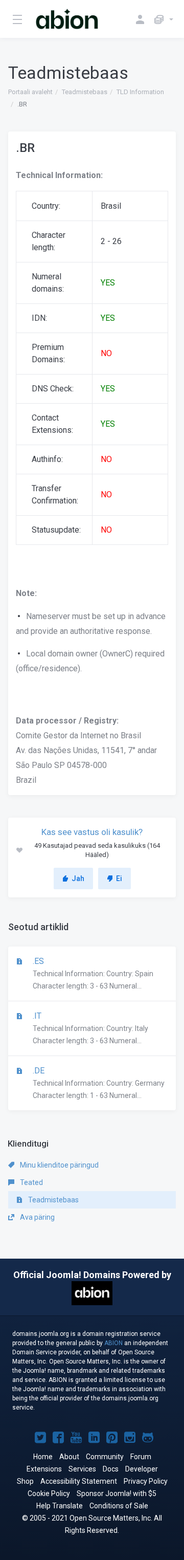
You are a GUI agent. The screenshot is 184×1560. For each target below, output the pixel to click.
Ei (119, 878)
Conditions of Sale (118, 1506)
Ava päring (36, 1217)
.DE (98, 1083)
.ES (92, 973)
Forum (140, 1457)
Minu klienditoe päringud (58, 1165)
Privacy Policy (146, 1481)
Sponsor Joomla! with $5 (116, 1493)
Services (82, 1469)
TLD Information (140, 92)
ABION (113, 1343)
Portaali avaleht (30, 92)
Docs (111, 1469)
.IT (89, 1028)
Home (43, 1457)
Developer (141, 1469)
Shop (25, 1481)
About (69, 1457)
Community (105, 1457)
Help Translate (59, 1506)
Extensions (44, 1469)
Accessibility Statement (78, 1481)
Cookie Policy (49, 1493)
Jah (78, 878)
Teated (30, 1182)
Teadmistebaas (84, 92)
